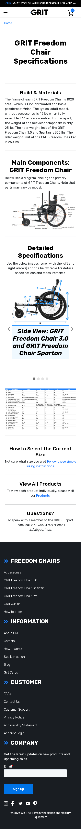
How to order (13, 612)
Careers (9, 641)
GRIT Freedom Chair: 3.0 (20, 580)
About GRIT (12, 633)
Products (43, 495)
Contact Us (12, 702)
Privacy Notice (14, 717)
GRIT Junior (12, 604)
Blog (7, 664)
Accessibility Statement (20, 725)
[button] (9, 328)
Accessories (12, 572)
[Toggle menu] (5, 12)
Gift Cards (11, 672)
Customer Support (16, 709)
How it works (13, 649)
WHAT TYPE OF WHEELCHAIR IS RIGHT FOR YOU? (39, 3)
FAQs (7, 694)
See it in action (14, 657)
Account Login (14, 733)
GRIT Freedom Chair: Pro (21, 596)
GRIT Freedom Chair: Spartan (24, 588)
